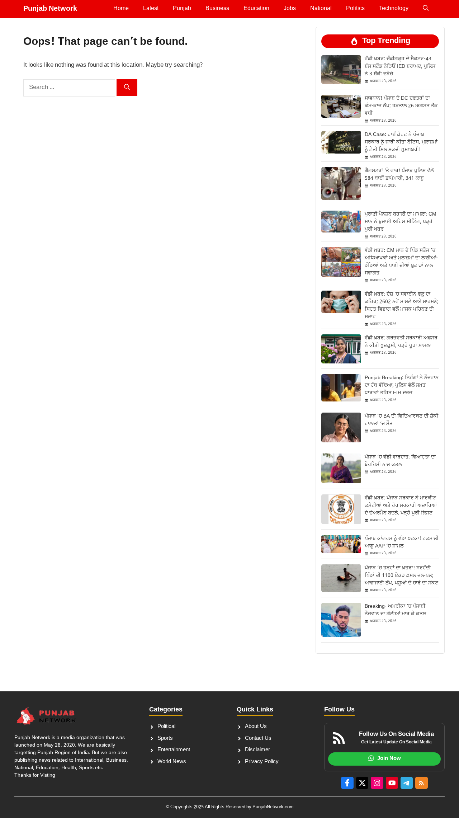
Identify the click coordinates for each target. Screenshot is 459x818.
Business (217, 9)
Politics (355, 9)
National (321, 9)
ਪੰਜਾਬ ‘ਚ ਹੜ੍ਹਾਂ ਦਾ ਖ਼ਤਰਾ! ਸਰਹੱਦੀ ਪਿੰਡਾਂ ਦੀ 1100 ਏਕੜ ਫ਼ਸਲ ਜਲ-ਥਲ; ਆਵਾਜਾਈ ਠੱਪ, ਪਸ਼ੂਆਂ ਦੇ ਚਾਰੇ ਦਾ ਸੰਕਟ (401, 576)
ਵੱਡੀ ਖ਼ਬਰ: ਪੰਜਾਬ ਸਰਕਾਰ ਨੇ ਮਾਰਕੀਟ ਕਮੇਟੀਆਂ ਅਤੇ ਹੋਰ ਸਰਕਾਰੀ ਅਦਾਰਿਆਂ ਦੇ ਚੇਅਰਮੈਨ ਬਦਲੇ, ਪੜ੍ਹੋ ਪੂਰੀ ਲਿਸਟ (401, 506)
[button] (426, 9)
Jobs (290, 9)
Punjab (182, 9)
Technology (393, 9)
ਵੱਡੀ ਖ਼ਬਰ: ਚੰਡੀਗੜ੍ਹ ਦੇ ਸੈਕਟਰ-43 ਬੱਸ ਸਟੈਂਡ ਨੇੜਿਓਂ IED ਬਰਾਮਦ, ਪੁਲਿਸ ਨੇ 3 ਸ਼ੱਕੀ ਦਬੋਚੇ (400, 66)
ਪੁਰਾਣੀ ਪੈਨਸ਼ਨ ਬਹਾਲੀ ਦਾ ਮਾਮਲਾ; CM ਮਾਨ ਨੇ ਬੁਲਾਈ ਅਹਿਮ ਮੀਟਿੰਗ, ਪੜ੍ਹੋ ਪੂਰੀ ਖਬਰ (400, 222)
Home (121, 9)
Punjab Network (50, 9)
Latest (150, 9)
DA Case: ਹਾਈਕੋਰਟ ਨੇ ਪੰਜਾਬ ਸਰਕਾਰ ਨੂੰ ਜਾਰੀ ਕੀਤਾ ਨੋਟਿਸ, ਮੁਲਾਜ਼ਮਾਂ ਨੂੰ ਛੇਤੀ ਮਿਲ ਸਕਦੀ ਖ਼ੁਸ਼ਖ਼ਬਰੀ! (401, 142)
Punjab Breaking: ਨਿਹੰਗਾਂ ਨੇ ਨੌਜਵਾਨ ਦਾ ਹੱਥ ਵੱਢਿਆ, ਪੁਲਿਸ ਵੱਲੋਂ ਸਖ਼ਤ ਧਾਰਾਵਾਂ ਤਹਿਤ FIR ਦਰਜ (402, 385)
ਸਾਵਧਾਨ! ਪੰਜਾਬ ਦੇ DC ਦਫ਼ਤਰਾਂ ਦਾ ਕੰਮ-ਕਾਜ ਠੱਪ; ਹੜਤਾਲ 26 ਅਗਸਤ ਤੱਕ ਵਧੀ (401, 106)
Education (256, 9)
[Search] (127, 87)
